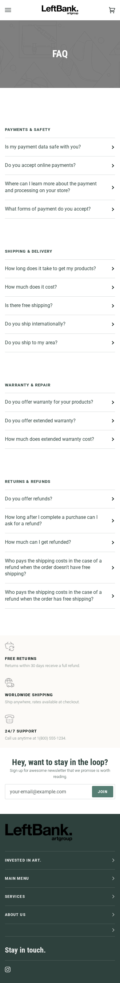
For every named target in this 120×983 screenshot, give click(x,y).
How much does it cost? (31, 287)
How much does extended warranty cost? (49, 439)
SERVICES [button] (15, 896)
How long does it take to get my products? (50, 268)
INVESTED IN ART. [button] (23, 860)
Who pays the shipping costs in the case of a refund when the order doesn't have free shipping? (53, 567)
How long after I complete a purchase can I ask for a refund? (51, 521)
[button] (60, 930)
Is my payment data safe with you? (43, 147)
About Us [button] (15, 915)
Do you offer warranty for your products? (49, 402)
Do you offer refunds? (28, 499)
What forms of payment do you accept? (48, 209)
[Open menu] (14, 10)
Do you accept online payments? (40, 165)
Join (102, 792)
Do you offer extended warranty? (40, 421)
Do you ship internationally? (35, 324)
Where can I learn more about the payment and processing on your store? (51, 187)
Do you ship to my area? (31, 342)
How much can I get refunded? (38, 542)
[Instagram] (7, 969)
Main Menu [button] (17, 878)
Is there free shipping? (29, 305)
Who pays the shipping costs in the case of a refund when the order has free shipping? (53, 596)
